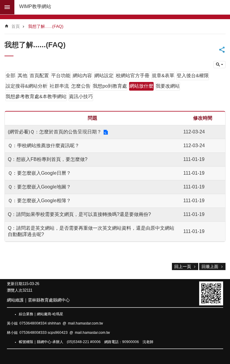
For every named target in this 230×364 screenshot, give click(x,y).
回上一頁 (182, 266)
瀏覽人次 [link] (14, 290)
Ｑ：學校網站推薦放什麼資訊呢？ (43, 145)
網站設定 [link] (104, 75)
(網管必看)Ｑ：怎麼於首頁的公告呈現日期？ (55, 131)
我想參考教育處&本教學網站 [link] (36, 96)
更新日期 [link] (14, 283)
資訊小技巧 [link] (81, 96)
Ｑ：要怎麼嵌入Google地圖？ (39, 186)
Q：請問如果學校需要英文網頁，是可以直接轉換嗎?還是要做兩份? (79, 214)
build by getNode (7, 7)
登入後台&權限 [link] (193, 75)
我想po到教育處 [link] (110, 86)
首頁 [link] (15, 26)
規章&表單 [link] (163, 75)
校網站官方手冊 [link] (132, 75)
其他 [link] (22, 75)
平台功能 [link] (60, 75)
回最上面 (210, 266)
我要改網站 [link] (168, 86)
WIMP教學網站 (35, 6)
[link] (211, 293)
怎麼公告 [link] (80, 86)
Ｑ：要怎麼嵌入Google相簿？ (39, 200)
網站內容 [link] (82, 75)
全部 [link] (10, 75)
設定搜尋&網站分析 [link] (26, 86)
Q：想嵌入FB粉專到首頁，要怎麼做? (47, 159)
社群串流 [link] (59, 86)
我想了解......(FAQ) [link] (45, 26)
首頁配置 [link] (39, 75)
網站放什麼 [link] (141, 86)
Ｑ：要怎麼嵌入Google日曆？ (39, 173)
